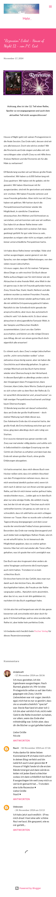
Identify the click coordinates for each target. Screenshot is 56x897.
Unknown (18, 806)
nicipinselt (18, 672)
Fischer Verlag (41, 631)
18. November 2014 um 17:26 (35, 748)
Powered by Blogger (30, 888)
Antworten (21, 740)
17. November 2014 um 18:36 (30, 675)
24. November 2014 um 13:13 (30, 810)
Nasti (16, 748)
